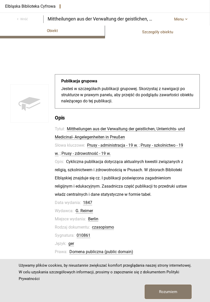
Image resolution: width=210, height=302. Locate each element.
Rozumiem (168, 291)
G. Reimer (84, 210)
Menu (179, 19)
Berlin (93, 219)
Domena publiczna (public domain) (101, 251)
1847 (87, 202)
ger (71, 243)
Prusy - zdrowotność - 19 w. (86, 153)
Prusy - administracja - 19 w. (112, 145)
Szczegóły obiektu (157, 32)
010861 (83, 235)
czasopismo (103, 227)
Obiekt (52, 30)
